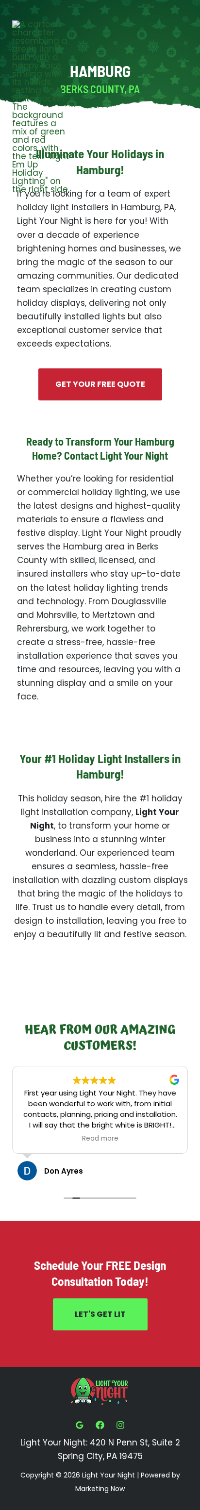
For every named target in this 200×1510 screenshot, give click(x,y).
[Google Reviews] (79, 1425)
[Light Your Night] (41, 107)
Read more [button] (100, 1138)
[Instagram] (120, 1425)
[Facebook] (100, 1425)
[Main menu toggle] (177, 107)
